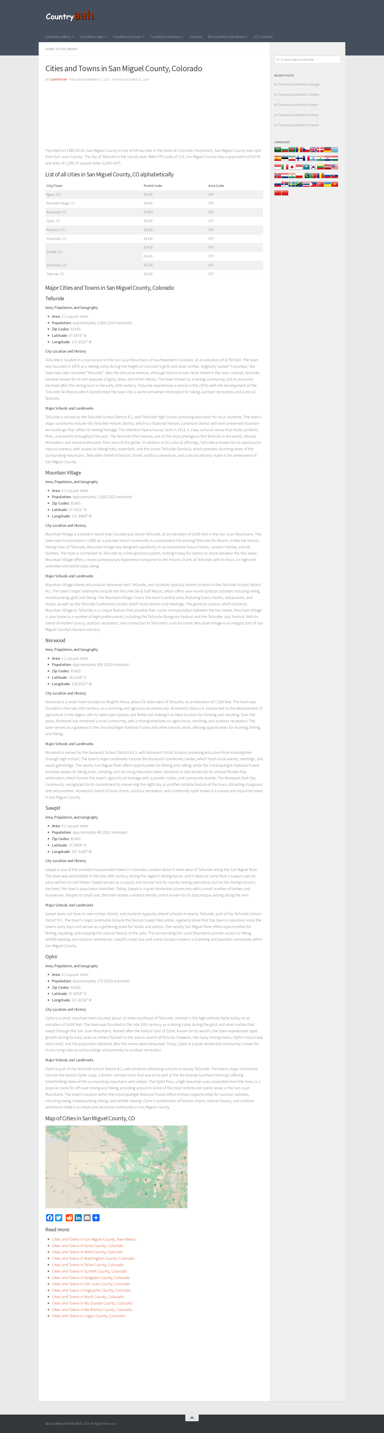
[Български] (284, 152)
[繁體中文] (284, 195)
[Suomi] (299, 160)
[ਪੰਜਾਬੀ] (292, 178)
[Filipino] (313, 186)
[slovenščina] (277, 186)
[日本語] (292, 169)
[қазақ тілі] (306, 169)
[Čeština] (306, 152)
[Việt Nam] (334, 186)
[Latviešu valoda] (327, 169)
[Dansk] (320, 152)
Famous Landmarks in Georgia (299, 84)
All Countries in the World (226, 36)
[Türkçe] (320, 186)
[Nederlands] (284, 178)
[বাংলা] (292, 152)
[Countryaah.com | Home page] (70, 15)
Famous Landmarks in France (298, 115)
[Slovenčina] (334, 178)
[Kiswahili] (299, 186)
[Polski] (299, 178)
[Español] (277, 160)
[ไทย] (306, 186)
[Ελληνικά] (334, 152)
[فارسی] (292, 160)
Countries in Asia (91, 36)
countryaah (58, 79)
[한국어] (313, 169)
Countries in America (165, 36)
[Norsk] (277, 178)
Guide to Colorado (61, 49)
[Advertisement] (154, 116)
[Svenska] (292, 186)
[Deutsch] (327, 152)
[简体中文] (277, 195)
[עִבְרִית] (313, 160)
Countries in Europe (127, 36)
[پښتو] (306, 178)
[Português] (313, 178)
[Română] (320, 178)
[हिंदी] (320, 160)
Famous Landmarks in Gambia (298, 94)
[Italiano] (284, 169)
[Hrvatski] (327, 160)
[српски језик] (284, 186)
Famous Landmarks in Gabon (298, 105)
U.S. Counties (263, 36)
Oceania (196, 36)
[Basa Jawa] (299, 169)
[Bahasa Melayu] (334, 169)
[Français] (306, 160)
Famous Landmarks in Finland (298, 125)
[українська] (327, 186)
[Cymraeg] (313, 152)
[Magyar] (334, 160)
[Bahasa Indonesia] (277, 169)
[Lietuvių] (320, 169)
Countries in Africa (58, 36)
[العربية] (277, 152)
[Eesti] (284, 160)
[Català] (299, 152)
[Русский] (327, 178)
